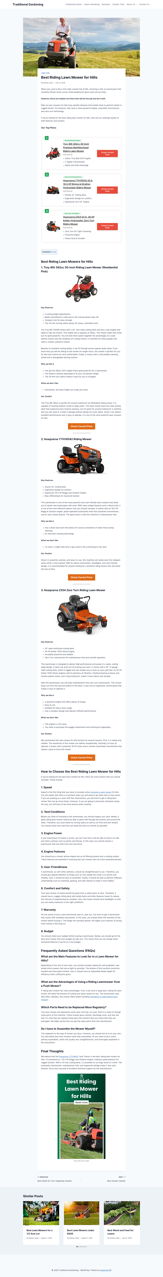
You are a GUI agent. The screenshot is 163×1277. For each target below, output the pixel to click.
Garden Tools (118, 4)
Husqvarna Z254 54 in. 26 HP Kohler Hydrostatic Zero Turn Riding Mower (78, 220)
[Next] (136, 1223)
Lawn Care (45, 73)
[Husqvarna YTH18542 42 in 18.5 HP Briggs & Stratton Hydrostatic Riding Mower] (81, 459)
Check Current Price (107, 153)
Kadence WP (106, 1270)
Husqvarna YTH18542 (69, 1056)
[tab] (77, 1246)
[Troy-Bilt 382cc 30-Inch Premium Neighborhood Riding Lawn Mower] (81, 289)
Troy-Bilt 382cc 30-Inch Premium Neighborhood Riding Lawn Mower (76, 147)
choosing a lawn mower (101, 792)
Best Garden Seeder (116, 1179)
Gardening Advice (74, 4)
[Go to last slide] (27, 1223)
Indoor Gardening (92, 4)
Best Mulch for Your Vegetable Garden (54, 1179)
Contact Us (144, 4)
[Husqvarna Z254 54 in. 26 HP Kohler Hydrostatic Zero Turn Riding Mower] (81, 615)
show (53, 252)
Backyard (106, 4)
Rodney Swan (48, 83)
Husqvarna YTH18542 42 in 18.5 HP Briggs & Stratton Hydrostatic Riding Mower (78, 184)
